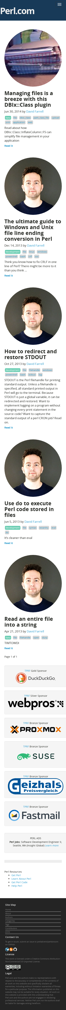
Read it (8, 145)
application (19, 122)
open (36, 637)
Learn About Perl (21, 878)
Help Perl (16, 885)
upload (55, 117)
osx (37, 256)
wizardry (43, 527)
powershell (11, 256)
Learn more (52, 845)
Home (8, 909)
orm (8, 122)
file (15, 117)
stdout (32, 374)
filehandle (34, 370)
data (8, 117)
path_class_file (41, 117)
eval (54, 527)
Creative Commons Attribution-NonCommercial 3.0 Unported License (33, 960)
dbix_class (25, 117)
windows (42, 251)
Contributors (11, 928)
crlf (30, 256)
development (13, 251)
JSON (7, 932)
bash (22, 256)
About (8, 913)
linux (31, 251)
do (7, 532)
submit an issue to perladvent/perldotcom (39, 941)
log (40, 374)
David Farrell (34, 111)
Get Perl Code (19, 882)
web (30, 122)
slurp (44, 637)
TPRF (27, 670)
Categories (10, 920)
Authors (8, 917)
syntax (32, 527)
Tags (7, 924)
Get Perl (16, 875)
